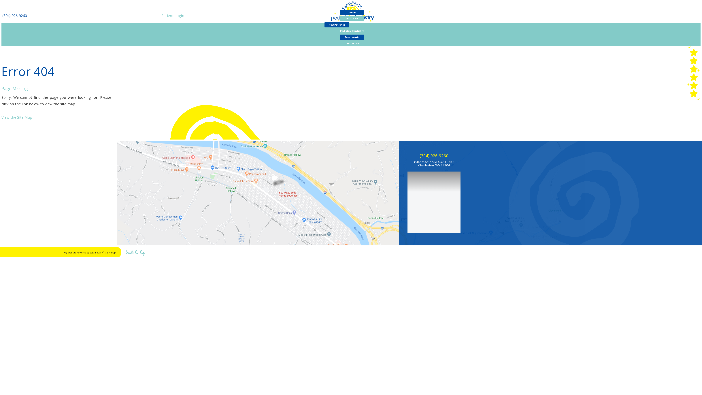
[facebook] (694, 60)
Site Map (111, 252)
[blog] (694, 85)
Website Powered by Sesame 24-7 (86, 252)
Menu (353, 5)
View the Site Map (16, 117)
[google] (694, 69)
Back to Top (136, 251)
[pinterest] (694, 52)
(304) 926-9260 (434, 156)
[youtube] (694, 77)
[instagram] (694, 93)
